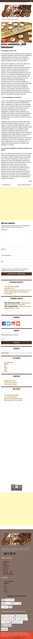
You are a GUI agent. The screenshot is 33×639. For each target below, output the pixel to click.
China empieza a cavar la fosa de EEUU (13, 400)
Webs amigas (6, 566)
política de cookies (15, 635)
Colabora (5, 564)
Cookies (11, 572)
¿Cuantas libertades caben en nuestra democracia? (16, 292)
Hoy (11, 607)
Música (6, 368)
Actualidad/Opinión (8, 362)
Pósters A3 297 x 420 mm (10, 384)
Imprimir (4, 629)
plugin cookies (29, 637)
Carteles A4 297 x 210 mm (10, 382)
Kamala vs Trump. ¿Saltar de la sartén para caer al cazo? (17, 290)
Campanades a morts (9, 288)
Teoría (4, 41)
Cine (5, 366)
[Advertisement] (16, 204)
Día (13, 600)
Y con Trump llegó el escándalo (11, 286)
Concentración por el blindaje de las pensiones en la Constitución (17, 304)
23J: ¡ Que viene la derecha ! (10, 397)
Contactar (5, 568)
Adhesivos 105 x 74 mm (9, 380)
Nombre (3, 249)
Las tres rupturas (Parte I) (24, 185)
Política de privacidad (8, 574)
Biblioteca (6, 364)
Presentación (6, 562)
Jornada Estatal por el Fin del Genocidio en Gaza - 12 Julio (17, 307)
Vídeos (5, 371)
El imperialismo (6, 185)
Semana (8, 600)
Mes (3, 600)
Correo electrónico (6, 255)
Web (2, 261)
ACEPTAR (16, 637)
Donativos (5, 570)
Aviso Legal (5, 572)
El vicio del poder (8, 294)
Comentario (4, 229)
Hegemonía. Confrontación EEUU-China (13, 399)
